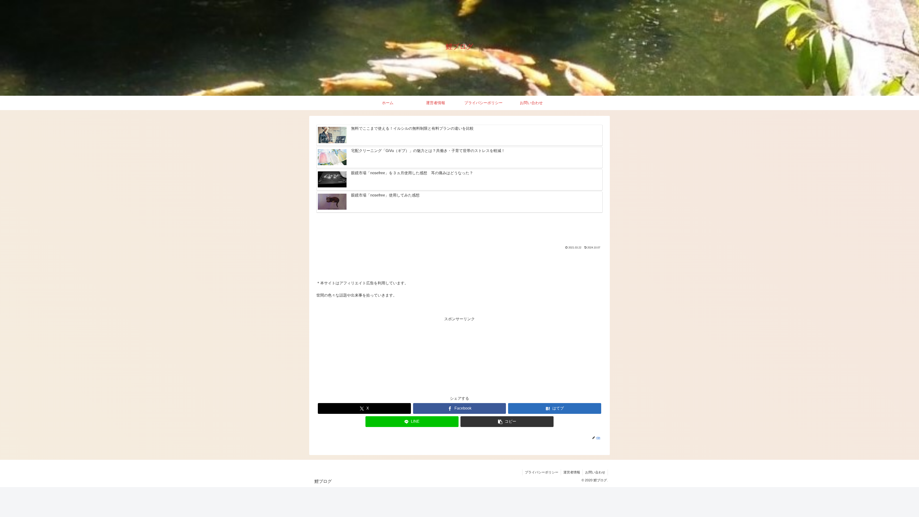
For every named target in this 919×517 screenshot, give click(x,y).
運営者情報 (571, 472)
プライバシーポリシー (541, 472)
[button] (507, 421)
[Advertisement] (459, 230)
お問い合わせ (595, 472)
